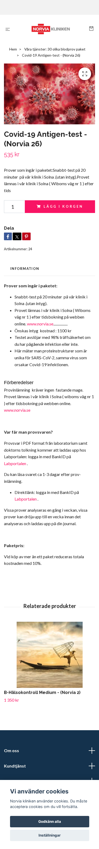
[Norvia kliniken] (50, 29)
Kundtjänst (15, 765)
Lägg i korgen (63, 206)
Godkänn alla (49, 821)
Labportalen (15, 463)
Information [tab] (24, 268)
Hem (13, 49)
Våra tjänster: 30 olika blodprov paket (55, 49)
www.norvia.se (40, 323)
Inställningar (50, 835)
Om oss (11, 750)
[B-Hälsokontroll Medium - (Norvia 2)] (49, 655)
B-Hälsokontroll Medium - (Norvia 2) (42, 692)
